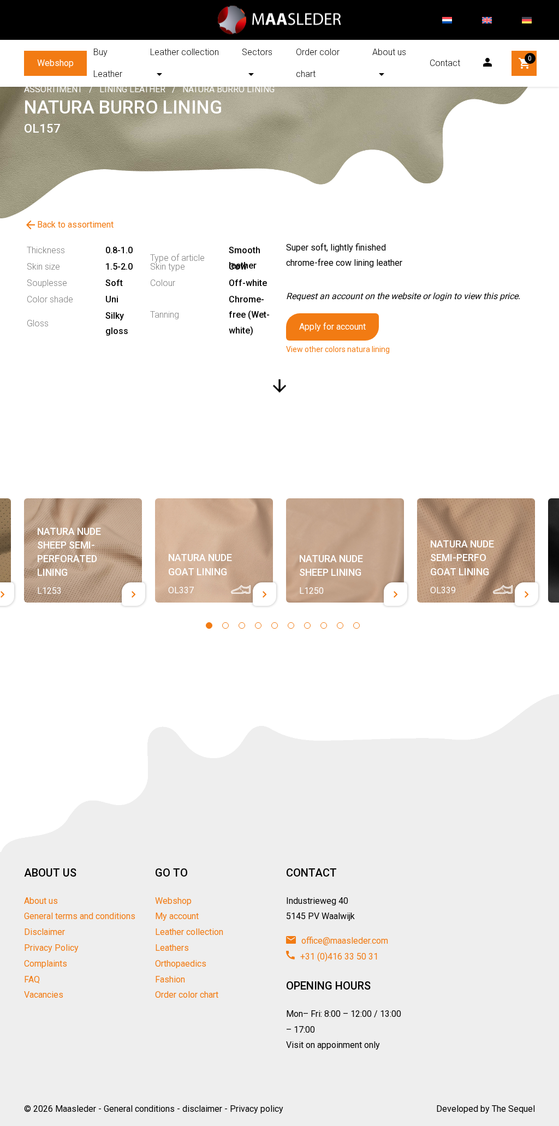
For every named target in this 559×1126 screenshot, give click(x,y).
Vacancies (43, 995)
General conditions (139, 1109)
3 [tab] (242, 625)
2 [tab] (225, 625)
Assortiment (53, 89)
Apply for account (332, 326)
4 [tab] (258, 625)
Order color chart (318, 63)
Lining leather (132, 89)
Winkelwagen (530, 58)
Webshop (55, 63)
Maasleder (75, 1109)
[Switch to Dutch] (447, 20)
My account (177, 916)
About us (389, 52)
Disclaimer (44, 932)
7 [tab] (307, 625)
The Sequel (513, 1109)
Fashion (170, 979)
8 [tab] (323, 625)
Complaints (45, 963)
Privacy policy (256, 1109)
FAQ (32, 979)
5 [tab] (274, 625)
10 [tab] (356, 625)
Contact (445, 63)
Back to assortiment (69, 224)
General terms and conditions (79, 916)
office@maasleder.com (343, 941)
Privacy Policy (51, 948)
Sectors (257, 52)
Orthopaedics (180, 963)
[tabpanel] (82, 550)
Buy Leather (107, 63)
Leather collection (184, 52)
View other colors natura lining (338, 349)
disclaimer (202, 1109)
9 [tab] (340, 625)
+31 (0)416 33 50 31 (338, 956)
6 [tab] (291, 625)
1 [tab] (209, 625)
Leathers (172, 948)
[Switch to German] (527, 20)
